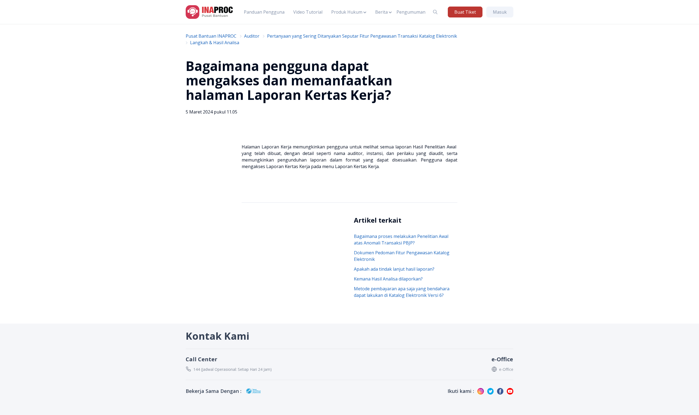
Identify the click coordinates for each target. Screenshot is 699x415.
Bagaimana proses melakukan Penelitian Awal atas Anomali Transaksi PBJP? (401, 239)
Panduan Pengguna (264, 12)
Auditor (251, 36)
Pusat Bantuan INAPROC (211, 36)
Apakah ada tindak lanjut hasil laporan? (394, 269)
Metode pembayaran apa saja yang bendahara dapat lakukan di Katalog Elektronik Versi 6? (401, 292)
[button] (348, 12)
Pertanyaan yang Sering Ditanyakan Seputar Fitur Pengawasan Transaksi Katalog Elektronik (362, 36)
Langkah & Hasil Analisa (214, 43)
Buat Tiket (465, 12)
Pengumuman (410, 12)
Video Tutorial (307, 12)
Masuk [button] (500, 12)
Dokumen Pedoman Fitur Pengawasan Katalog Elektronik (401, 256)
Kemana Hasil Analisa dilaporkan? (388, 279)
